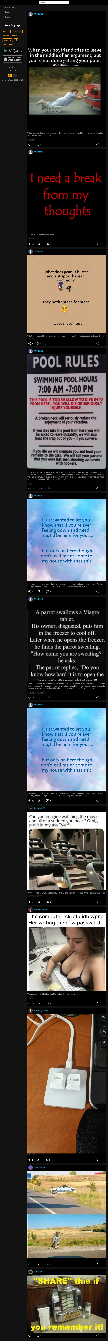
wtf (4, 44)
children (6, 31)
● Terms (13, 70)
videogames (17, 31)
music (14, 36)
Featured (10, 7)
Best (7, 12)
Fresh (8, 17)
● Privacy (12, 67)
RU (15, 75)
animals (6, 36)
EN (10, 75)
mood (11, 44)
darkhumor (7, 40)
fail (16, 40)
